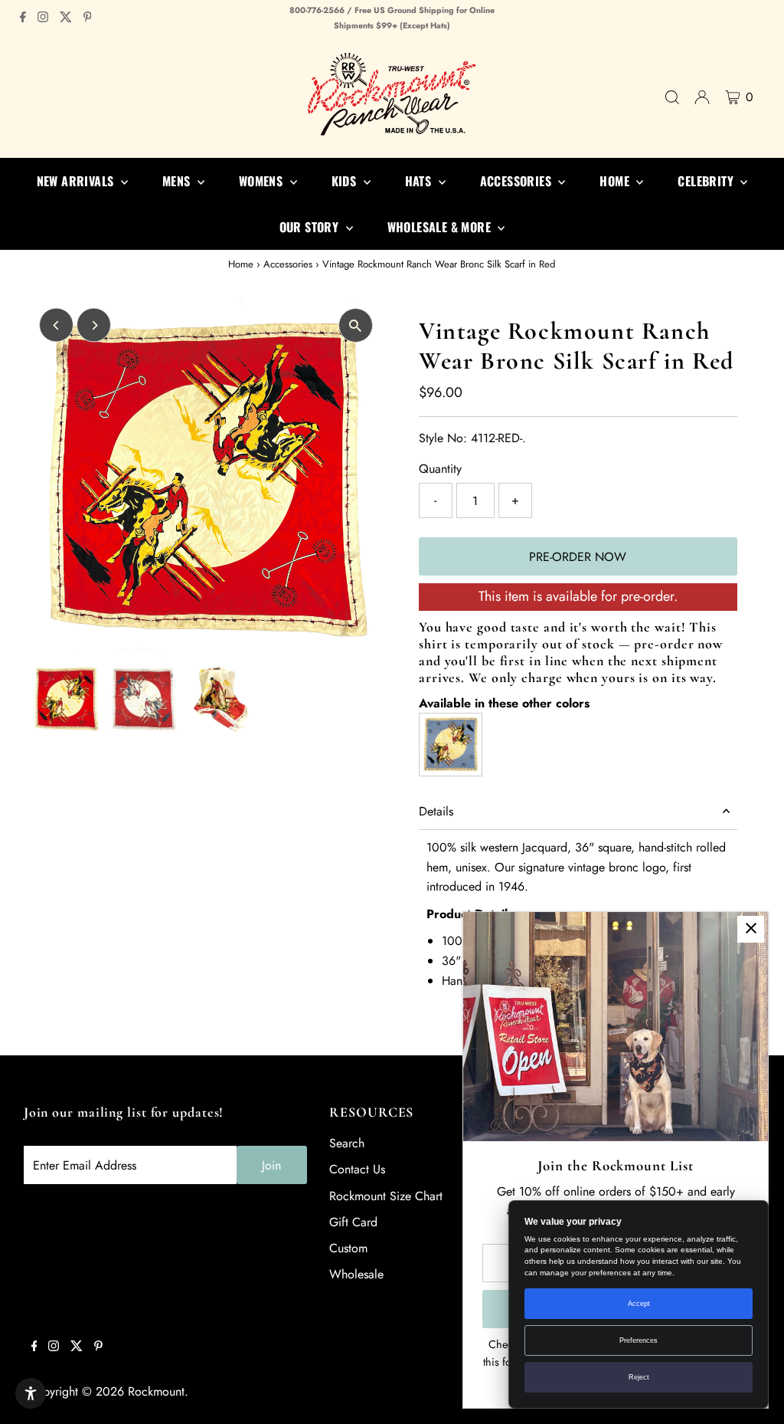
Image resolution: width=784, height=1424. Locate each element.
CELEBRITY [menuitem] (707, 181)
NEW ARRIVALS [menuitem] (77, 181)
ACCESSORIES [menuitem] (517, 181)
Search (346, 1143)
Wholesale (356, 1274)
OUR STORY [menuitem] (310, 227)
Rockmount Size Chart (386, 1196)
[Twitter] (66, 18)
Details (436, 811)
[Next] (94, 325)
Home (240, 264)
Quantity (440, 468)
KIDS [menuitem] (346, 181)
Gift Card (353, 1222)
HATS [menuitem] (420, 181)
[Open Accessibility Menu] (30, 1393)
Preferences (638, 1340)
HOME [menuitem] (615, 181)
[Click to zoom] (355, 325)
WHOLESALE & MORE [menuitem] (441, 227)
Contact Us (357, 1169)
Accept (639, 1304)
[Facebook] (23, 18)
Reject (639, 1377)
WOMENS (262, 181)
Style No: (443, 438)
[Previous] (56, 325)
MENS (178, 181)
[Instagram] (43, 18)
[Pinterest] (88, 18)
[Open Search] (672, 97)
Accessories (287, 264)
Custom (348, 1248)
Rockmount (156, 1391)
